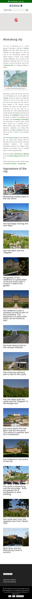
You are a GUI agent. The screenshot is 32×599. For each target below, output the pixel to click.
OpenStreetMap (11, 163)
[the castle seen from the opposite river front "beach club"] (16, 517)
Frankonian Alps (8, 65)
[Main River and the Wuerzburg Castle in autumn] (16, 546)
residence (6, 98)
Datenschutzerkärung (9, 582)
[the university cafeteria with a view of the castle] (16, 370)
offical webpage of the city (17, 156)
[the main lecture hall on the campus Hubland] (16, 343)
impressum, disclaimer (9, 580)
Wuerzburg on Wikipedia (21, 154)
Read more (20, 596)
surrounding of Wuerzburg (21, 119)
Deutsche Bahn (13, 137)
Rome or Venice (16, 130)
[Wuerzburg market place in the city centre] (16, 194)
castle (24, 96)
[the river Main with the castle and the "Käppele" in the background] (16, 397)
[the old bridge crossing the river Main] (16, 221)
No (13, 596)
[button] (16, 20)
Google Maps (22, 163)
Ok (10, 596)
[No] (30, 593)
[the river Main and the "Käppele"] (16, 248)
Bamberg (15, 115)
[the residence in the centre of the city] (16, 457)
